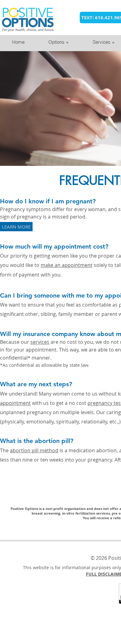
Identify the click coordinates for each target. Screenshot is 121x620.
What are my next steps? (36, 384)
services (39, 342)
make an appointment (66, 265)
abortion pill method (34, 450)
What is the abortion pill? (36, 441)
